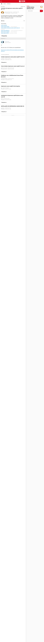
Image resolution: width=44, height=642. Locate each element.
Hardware (8, 3)
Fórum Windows (14, 26)
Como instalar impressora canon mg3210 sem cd (10, 27)
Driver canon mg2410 (5, 31)
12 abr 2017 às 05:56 (7, 42)
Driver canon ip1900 (5, 33)
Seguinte (22, 6)
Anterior (3, 6)
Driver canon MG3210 (5, 30)
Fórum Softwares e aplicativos (16, 30)
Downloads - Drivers (13, 33)
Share (3, 20)
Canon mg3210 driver (5, 26)
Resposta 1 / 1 (3, 38)
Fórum (4, 3)
